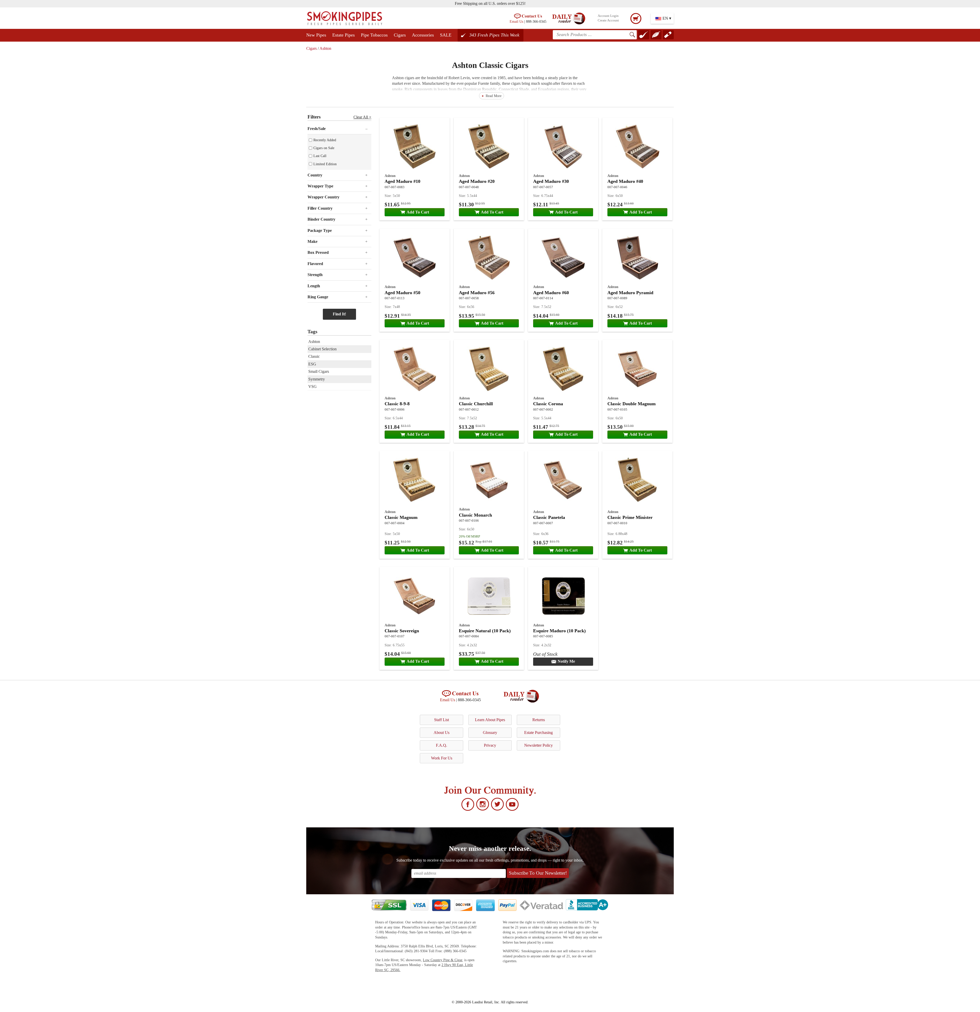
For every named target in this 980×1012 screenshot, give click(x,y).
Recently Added (324, 140)
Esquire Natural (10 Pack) (485, 630)
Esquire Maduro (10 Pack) (559, 630)
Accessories (423, 35)
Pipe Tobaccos (374, 35)
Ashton (325, 48)
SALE (445, 35)
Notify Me (566, 661)
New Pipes (316, 35)
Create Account (608, 20)
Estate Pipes (343, 35)
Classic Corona (548, 403)
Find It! (339, 314)
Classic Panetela (549, 517)
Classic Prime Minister (630, 517)
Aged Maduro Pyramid (630, 292)
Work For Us (441, 758)
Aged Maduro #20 (477, 181)
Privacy (490, 745)
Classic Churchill (476, 403)
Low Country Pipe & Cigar (442, 960)
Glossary (490, 732)
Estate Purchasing (538, 732)
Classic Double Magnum (631, 403)
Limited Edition (325, 164)
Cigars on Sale (323, 148)
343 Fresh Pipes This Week (494, 35)
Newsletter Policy (538, 745)
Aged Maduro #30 (551, 181)
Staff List (441, 720)
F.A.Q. (441, 745)
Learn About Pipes (490, 720)
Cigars (400, 35)
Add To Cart (418, 212)
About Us (441, 732)
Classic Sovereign (402, 630)
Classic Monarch (475, 515)
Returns (538, 720)
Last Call (319, 156)
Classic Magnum (401, 517)
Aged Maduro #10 (402, 181)
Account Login (608, 16)
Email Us (516, 21)
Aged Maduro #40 (625, 181)
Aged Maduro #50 (402, 292)
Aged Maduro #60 (551, 292)
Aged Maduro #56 (477, 292)
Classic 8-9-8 (397, 403)
